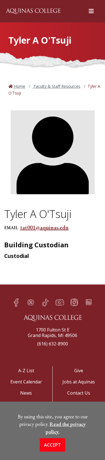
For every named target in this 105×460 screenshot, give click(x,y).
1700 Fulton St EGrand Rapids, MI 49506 (52, 332)
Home (19, 86)
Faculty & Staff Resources (56, 86)
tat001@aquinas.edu (44, 227)
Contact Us (78, 393)
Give (78, 370)
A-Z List (26, 370)
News (26, 393)
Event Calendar (26, 382)
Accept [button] (52, 445)
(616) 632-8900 (52, 344)
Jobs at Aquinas (78, 382)
